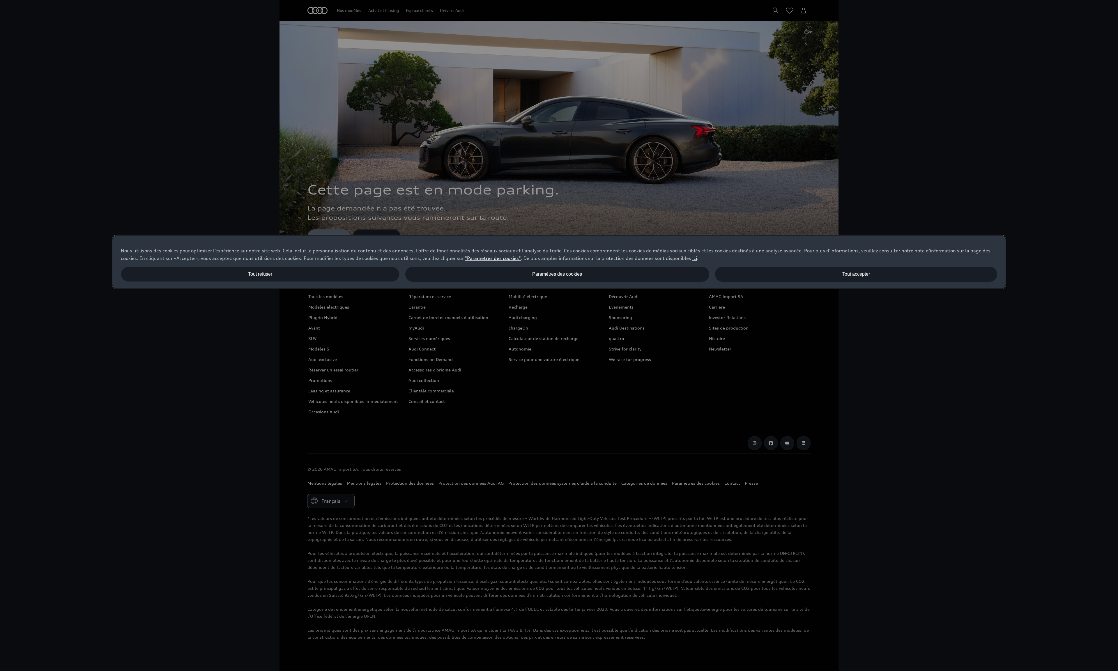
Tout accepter (856, 274)
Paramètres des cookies (557, 274)
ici (694, 258)
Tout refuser (260, 274)
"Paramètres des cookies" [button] (493, 258)
